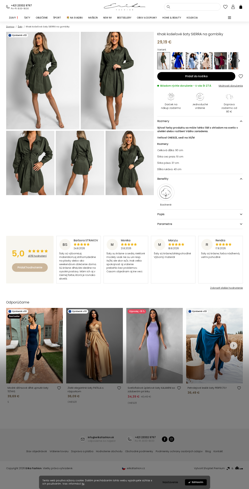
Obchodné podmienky (139, 451)
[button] (239, 60)
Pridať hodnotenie (29, 267)
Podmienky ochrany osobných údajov (179, 451)
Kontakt (218, 451)
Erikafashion (164, 439)
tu (83, 483)
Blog (208, 451)
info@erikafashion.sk (101, 437)
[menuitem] (14, 18)
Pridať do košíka (196, 76)
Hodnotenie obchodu (109, 451)
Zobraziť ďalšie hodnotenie (226, 288)
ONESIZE (72, 402)
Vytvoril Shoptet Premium (209, 468)
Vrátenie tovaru (59, 451)
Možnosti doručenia (231, 85)
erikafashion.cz (171, 439)
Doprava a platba (82, 451)
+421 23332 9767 (21, 5)
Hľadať (168, 6)
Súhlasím (197, 482)
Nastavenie (170, 482)
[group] (177, 60)
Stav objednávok (36, 451)
